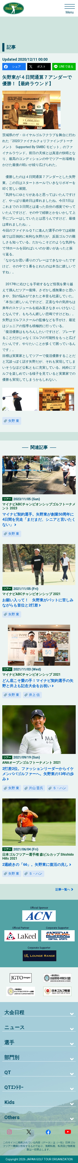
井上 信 (34, 695)
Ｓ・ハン (59, 788)
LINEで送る (66, 66)
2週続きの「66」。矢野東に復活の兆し (35, 864)
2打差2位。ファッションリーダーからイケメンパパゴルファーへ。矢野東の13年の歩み (38, 773)
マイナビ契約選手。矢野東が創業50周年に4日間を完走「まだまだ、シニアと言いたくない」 (39, 519)
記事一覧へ (63, 889)
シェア (16, 66)
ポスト (41, 66)
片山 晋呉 (36, 788)
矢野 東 (13, 421)
